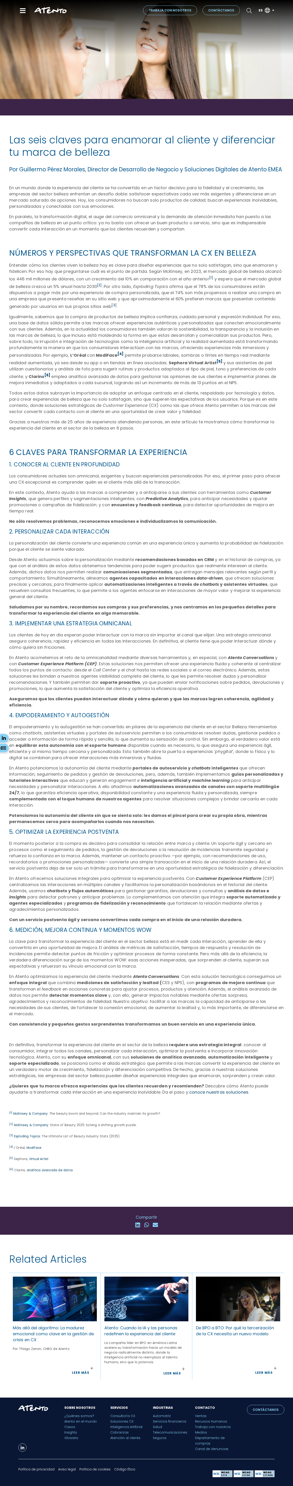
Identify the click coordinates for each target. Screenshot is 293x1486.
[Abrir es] (273, 10)
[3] (114, 305)
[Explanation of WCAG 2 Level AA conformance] (244, 1476)
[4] (120, 353)
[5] (219, 361)
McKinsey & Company (30, 1113)
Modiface (34, 1148)
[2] (99, 285)
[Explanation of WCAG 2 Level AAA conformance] (265, 1476)
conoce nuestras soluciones (218, 1092)
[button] (137, 1224)
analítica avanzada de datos (50, 1170)
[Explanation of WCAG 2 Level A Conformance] (222, 1476)
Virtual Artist (39, 1159)
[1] (211, 277)
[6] (47, 375)
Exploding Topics (27, 1136)
